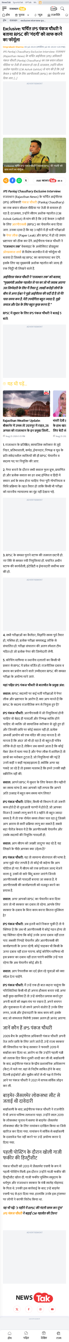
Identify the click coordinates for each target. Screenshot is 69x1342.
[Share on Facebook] (12, 180)
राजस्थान (13, 20)
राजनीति (55, 15)
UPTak (28, 2)
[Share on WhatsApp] (19, 180)
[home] (34, 1297)
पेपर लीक (12, 235)
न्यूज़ (40, 15)
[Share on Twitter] (26, 180)
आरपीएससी (19, 224)
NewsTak (6, 2)
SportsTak (18, 2)
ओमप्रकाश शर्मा (12, 252)
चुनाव (21, 15)
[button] (26, 403)
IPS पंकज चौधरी (12, 1213)
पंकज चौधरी (29, 202)
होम (8, 15)
